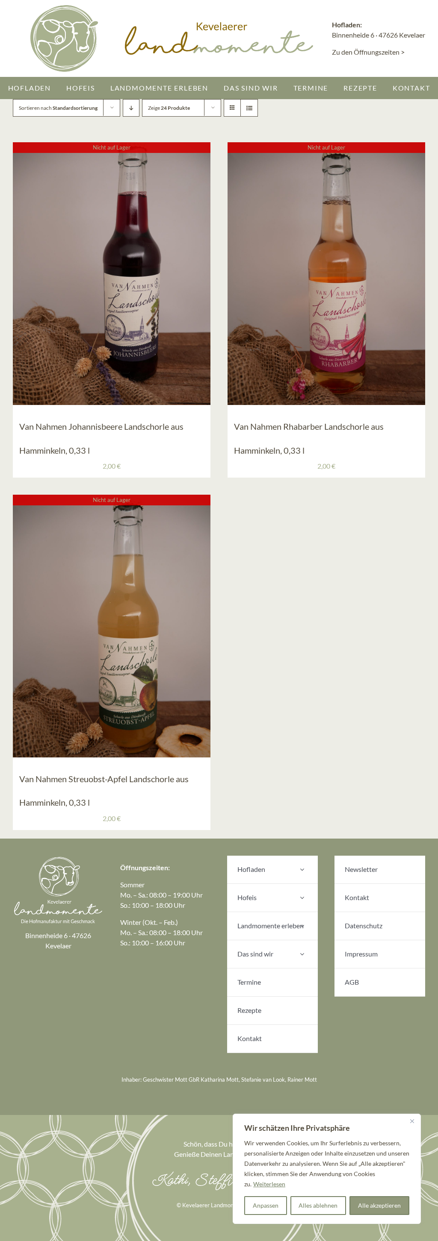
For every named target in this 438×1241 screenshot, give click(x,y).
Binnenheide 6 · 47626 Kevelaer (378, 35)
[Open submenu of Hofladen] (302, 869)
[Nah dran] (412, 1121)
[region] (327, 1169)
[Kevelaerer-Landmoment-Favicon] (64, 7)
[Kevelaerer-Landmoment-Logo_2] (58, 859)
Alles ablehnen (318, 1205)
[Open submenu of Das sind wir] (302, 954)
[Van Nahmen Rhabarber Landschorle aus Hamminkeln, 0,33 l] (326, 147)
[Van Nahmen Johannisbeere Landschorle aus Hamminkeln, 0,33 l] (111, 147)
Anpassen (265, 1205)
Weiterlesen (269, 1184)
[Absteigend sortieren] (131, 108)
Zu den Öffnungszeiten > (368, 52)
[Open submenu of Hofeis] (302, 898)
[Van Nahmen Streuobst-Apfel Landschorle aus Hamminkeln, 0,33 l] (111, 500)
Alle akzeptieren (379, 1205)
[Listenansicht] (249, 108)
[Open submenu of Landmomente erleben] (302, 926)
